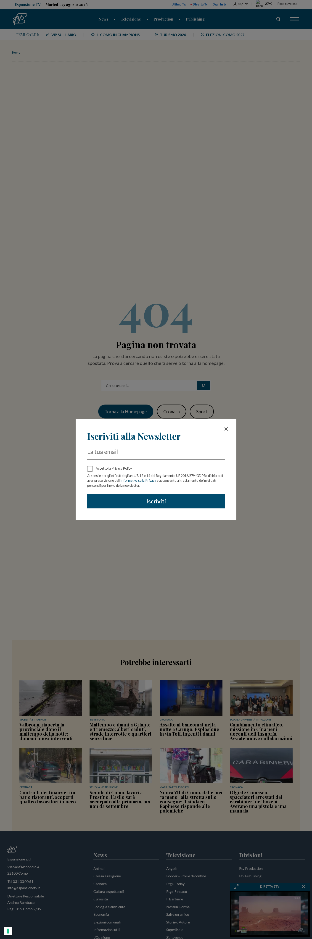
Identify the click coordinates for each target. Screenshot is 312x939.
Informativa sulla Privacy (138, 480)
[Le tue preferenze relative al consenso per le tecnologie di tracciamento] (8, 931)
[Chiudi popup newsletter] (226, 429)
